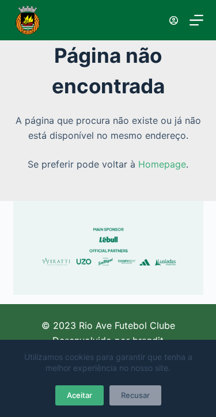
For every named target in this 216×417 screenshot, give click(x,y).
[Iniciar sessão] (173, 20)
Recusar (135, 395)
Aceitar (79, 395)
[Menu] (196, 20)
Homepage (162, 164)
